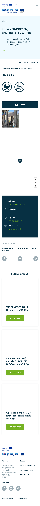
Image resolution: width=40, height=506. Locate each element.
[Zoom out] (35, 182)
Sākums (4, 21)
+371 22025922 (25, 475)
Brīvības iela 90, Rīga (16, 204)
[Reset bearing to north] (35, 185)
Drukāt (4, 51)
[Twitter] (20, 258)
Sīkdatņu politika (22, 498)
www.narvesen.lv (15, 229)
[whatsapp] (18, 488)
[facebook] (4, 488)
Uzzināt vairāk (15, 318)
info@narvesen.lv (15, 221)
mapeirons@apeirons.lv (27, 465)
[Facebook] (4, 258)
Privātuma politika (8, 498)
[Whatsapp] (35, 258)
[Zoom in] (35, 179)
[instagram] (11, 488)
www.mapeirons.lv (26, 470)
